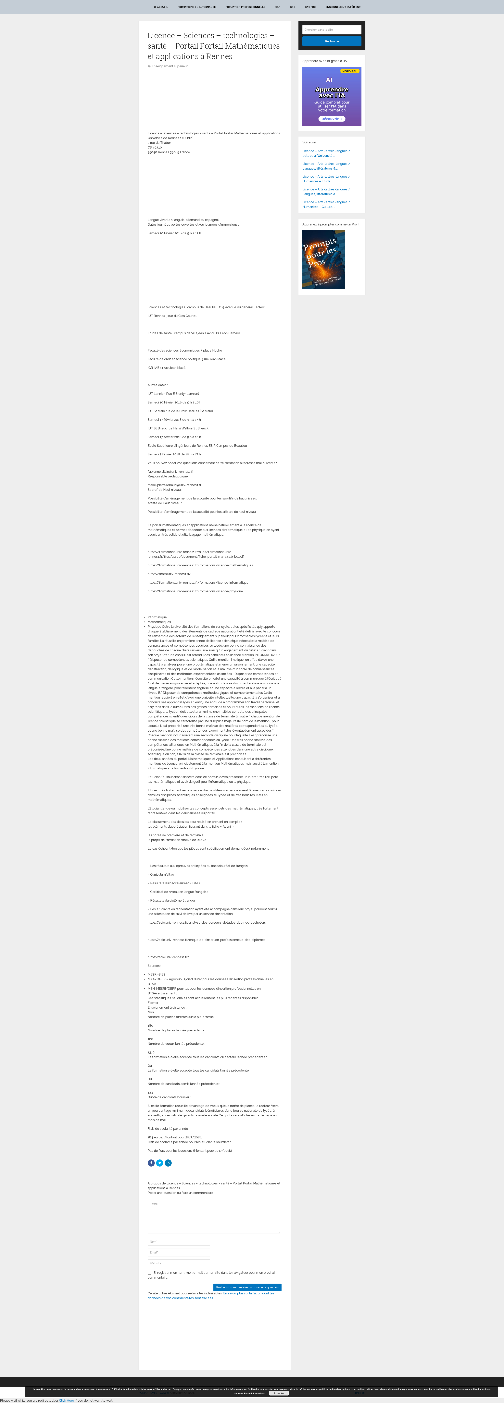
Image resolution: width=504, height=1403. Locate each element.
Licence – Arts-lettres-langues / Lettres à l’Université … (326, 153)
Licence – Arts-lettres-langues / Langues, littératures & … (326, 166)
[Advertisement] (181, 100)
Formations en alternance (197, 7)
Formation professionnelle (245, 7)
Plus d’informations (254, 1393)
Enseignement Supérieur (343, 7)
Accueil (162, 7)
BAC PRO (310, 7)
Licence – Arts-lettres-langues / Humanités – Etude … (326, 179)
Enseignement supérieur (170, 66)
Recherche (332, 41)
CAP (277, 7)
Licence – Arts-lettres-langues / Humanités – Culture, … (326, 204)
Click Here (66, 1400)
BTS (292, 7)
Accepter (279, 1393)
